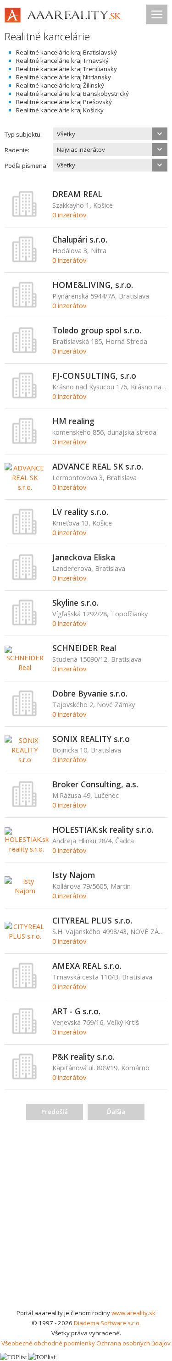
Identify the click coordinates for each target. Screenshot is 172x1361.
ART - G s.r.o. (76, 1011)
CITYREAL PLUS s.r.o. (92, 920)
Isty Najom (73, 875)
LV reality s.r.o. (80, 512)
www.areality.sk (133, 1313)
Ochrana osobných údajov (133, 1343)
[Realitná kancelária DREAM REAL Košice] (24, 215)
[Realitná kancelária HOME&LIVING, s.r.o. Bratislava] (24, 305)
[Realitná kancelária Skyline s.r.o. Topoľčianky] (24, 623)
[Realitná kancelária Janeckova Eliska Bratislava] (24, 578)
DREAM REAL (77, 194)
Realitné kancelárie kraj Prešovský (64, 102)
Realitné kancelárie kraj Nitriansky (63, 77)
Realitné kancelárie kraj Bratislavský (66, 52)
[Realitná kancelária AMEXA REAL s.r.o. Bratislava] (24, 986)
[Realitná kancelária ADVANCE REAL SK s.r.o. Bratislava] (25, 487)
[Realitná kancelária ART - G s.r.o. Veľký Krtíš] (24, 1032)
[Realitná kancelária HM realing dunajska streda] (24, 442)
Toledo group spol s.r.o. (96, 330)
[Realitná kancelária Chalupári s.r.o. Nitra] (24, 260)
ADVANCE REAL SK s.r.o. (97, 466)
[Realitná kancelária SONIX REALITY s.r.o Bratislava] (25, 759)
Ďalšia (116, 1111)
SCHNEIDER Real (84, 648)
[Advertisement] (86, 1217)
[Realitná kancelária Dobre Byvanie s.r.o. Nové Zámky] (24, 714)
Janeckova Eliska (83, 557)
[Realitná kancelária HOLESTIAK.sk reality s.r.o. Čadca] (27, 848)
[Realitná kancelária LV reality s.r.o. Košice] (24, 532)
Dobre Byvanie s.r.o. (90, 693)
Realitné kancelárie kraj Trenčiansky (66, 69)
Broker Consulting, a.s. (95, 784)
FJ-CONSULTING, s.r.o (94, 376)
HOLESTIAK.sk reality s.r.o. (103, 829)
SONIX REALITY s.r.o (91, 739)
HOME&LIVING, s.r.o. (92, 285)
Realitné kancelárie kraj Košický (60, 110)
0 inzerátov (69, 214)
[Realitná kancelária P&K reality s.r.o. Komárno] (24, 1077)
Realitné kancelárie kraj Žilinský (60, 85)
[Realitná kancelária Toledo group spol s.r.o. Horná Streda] (24, 351)
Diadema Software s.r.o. (107, 1323)
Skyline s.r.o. (75, 603)
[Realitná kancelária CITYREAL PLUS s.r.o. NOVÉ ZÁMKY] (25, 936)
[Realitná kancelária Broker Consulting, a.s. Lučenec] (24, 805)
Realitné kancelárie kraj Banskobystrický (72, 93)
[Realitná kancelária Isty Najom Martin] (25, 890)
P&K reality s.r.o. (83, 1056)
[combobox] (110, 133)
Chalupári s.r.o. (79, 239)
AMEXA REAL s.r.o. (87, 966)
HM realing (73, 421)
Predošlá (54, 1111)
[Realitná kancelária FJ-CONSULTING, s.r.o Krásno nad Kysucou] (24, 396)
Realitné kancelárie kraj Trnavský (62, 60)
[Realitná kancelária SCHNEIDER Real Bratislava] (25, 667)
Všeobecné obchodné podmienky (48, 1343)
